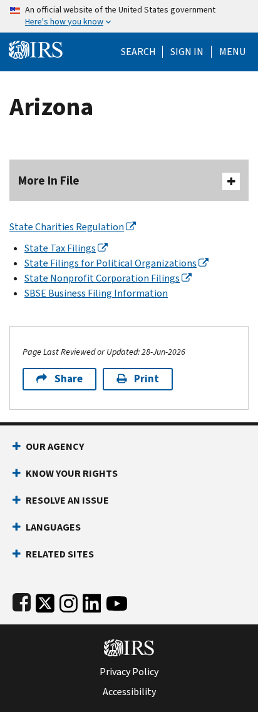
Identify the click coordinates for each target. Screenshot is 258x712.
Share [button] (68, 379)
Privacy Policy (129, 672)
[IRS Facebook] (22, 601)
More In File (49, 180)
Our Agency (55, 446)
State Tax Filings (60, 248)
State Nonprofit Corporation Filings (102, 278)
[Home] (36, 48)
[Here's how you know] (129, 16)
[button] (187, 52)
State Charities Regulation (66, 226)
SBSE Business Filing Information (96, 293)
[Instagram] (68, 601)
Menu (232, 52)
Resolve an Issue (67, 500)
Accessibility (129, 692)
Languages (53, 527)
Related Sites (60, 554)
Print (146, 379)
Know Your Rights (72, 473)
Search (138, 52)
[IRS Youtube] (117, 601)
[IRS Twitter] (45, 601)
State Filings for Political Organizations (110, 263)
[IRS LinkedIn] (92, 601)
